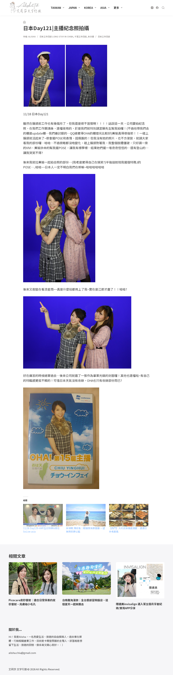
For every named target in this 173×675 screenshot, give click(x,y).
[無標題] (24, 22)
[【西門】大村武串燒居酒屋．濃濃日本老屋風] (129, 515)
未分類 (91, 36)
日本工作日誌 (104, 36)
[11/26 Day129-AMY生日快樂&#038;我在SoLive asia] (43, 515)
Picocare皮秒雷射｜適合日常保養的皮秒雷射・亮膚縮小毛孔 (32, 602)
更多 (116, 8)
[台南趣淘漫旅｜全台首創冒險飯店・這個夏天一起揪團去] (86, 578)
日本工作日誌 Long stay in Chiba (56, 36)
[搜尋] (163, 7)
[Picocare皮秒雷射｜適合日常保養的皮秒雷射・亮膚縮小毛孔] (33, 578)
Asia (103, 8)
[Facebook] (157, 7)
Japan (72, 8)
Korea (88, 8)
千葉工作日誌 (81, 36)
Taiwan (56, 8)
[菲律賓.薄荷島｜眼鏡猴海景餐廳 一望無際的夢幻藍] (86, 515)
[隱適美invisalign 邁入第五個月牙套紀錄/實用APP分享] (140, 580)
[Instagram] (152, 7)
